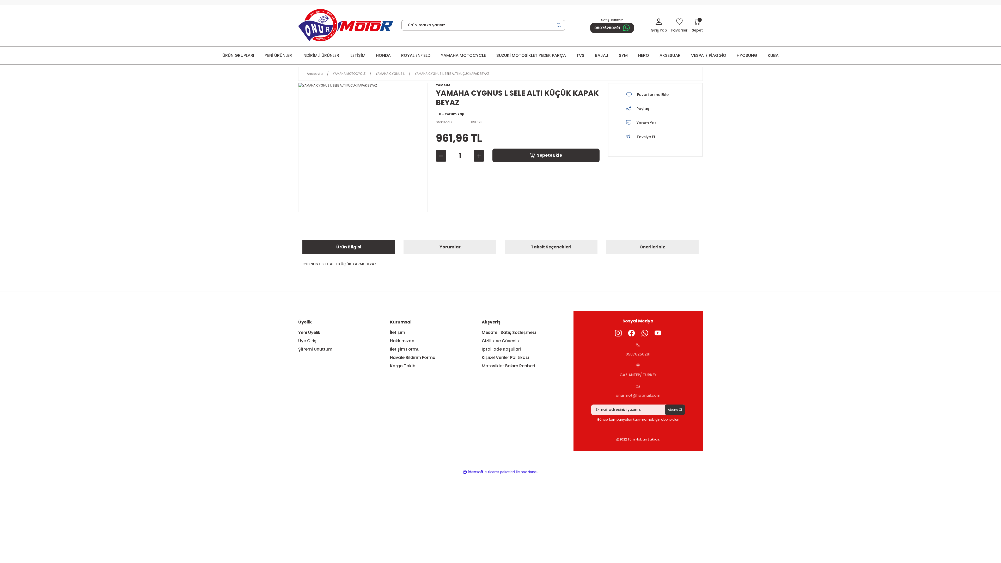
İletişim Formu (404, 349)
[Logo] (345, 25)
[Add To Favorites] (654, 94)
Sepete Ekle (549, 155)
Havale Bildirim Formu (412, 357)
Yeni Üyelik (309, 332)
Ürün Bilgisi (348, 247)
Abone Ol (675, 409)
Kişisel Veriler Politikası (505, 357)
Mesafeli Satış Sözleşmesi (509, 332)
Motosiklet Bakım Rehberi (508, 366)
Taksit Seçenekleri (551, 247)
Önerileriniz (652, 247)
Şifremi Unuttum (315, 349)
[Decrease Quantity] (441, 156)
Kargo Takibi (403, 366)
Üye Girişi (308, 341)
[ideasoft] (473, 471)
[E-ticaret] (500, 472)
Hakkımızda (402, 341)
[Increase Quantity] (479, 156)
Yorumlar (450, 247)
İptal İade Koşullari (501, 349)
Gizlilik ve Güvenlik (501, 341)
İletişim (397, 332)
